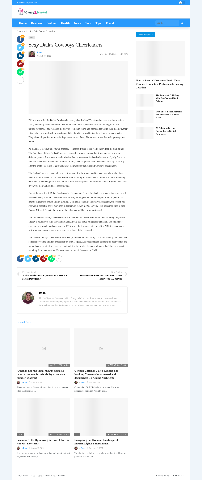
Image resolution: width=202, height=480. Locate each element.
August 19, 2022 (44, 56)
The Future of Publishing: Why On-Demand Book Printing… (168, 98)
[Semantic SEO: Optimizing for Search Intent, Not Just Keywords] (43, 417)
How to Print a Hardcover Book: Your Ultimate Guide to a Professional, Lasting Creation (159, 84)
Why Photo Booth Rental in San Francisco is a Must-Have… (169, 115)
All (32, 37)
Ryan (39, 52)
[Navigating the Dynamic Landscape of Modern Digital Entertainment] (101, 417)
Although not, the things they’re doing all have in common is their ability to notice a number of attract (41, 374)
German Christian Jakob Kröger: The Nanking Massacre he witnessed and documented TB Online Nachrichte (96, 374)
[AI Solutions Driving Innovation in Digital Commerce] (144, 133)
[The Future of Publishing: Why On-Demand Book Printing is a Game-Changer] (144, 100)
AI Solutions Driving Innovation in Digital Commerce (166, 131)
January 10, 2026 (37, 448)
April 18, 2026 (36, 382)
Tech (20, 435)
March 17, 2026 (94, 382)
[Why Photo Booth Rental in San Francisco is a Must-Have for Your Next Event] (144, 116)
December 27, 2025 (96, 448)
